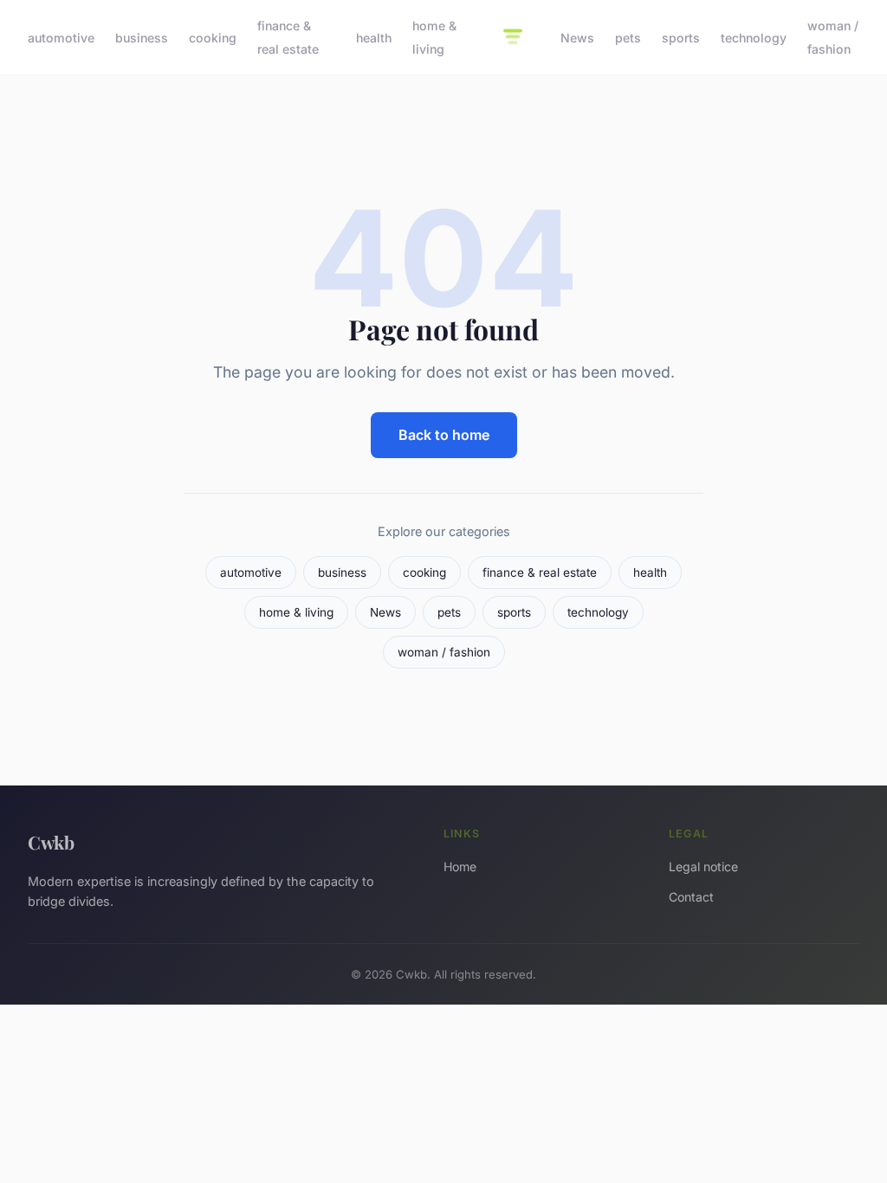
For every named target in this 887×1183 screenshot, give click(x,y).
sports (681, 37)
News (577, 37)
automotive (61, 37)
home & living (434, 37)
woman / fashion (832, 37)
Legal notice (703, 866)
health (374, 37)
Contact (691, 896)
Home (460, 866)
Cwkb (51, 842)
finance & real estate (288, 37)
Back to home (443, 434)
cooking (212, 37)
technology (754, 37)
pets (628, 37)
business (141, 37)
